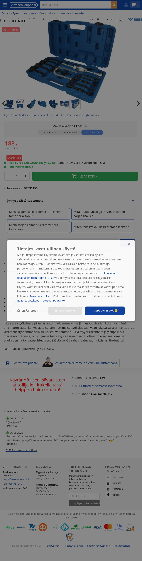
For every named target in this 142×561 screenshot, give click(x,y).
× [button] (129, 244)
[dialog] (71, 280)
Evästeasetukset (28, 300)
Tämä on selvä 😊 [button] (105, 310)
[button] (27, 311)
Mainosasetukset (41, 296)
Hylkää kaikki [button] (65, 310)
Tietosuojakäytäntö (52, 300)
